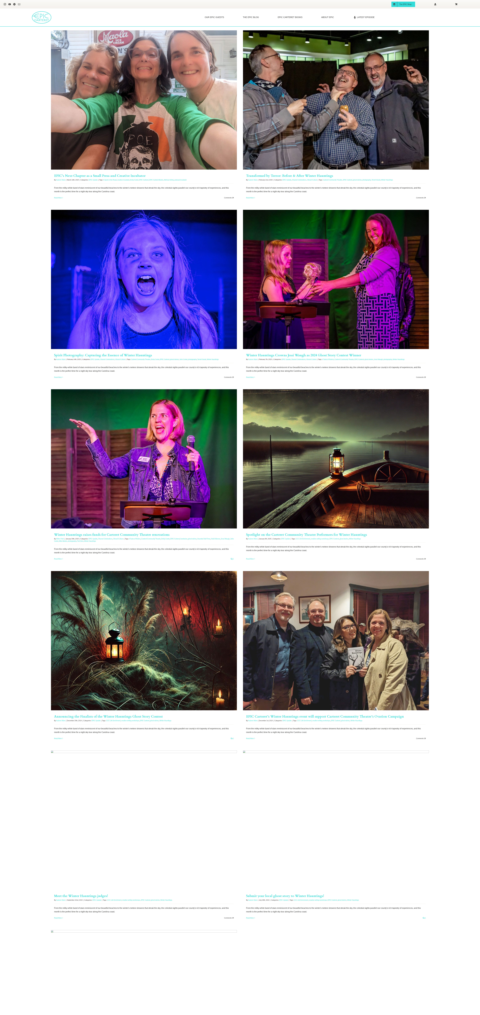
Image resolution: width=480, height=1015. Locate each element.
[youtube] (9, 4)
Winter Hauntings (387, 180)
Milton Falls (60, 539)
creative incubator (123, 180)
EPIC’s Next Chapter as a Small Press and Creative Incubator (100, 176)
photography (366, 180)
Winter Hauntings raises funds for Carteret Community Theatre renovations (112, 534)
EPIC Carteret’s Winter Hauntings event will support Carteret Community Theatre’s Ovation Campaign (325, 716)
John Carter (183, 359)
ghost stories (357, 180)
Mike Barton (63, 541)
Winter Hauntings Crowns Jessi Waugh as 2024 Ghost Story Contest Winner (303, 355)
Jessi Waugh (378, 359)
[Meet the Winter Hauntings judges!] (144, 820)
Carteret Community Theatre (332, 180)
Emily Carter (134, 180)
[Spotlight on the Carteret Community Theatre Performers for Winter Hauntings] (336, 458)
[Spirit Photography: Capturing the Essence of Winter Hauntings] (144, 279)
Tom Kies (80, 541)
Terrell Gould (376, 180)
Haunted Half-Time (203, 539)
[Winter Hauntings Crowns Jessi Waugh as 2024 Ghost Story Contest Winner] (336, 279)
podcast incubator (180, 180)
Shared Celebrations (299, 180)
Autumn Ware (60, 180)
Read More (58, 198)
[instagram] (5, 4)
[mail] (19, 4)
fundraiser (183, 539)
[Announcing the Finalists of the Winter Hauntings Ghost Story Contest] (144, 640)
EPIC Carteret (143, 180)
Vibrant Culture (312, 180)
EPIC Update (93, 180)
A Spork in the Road (110, 180)
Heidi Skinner (215, 539)
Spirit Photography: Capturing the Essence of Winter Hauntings (103, 355)
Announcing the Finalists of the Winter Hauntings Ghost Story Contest (108, 716)
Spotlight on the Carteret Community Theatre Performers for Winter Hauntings (306, 534)
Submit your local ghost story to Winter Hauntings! (285, 896)
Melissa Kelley (169, 180)
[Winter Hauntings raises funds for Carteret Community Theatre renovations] (144, 458)
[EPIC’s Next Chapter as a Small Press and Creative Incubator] (144, 100)
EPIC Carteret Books (156, 180)
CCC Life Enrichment (303, 539)
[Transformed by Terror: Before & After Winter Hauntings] (336, 100)
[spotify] (14, 4)
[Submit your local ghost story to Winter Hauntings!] (336, 820)
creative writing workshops (320, 539)
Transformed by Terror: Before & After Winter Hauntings (289, 176)
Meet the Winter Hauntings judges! (81, 896)
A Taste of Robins (328, 359)
